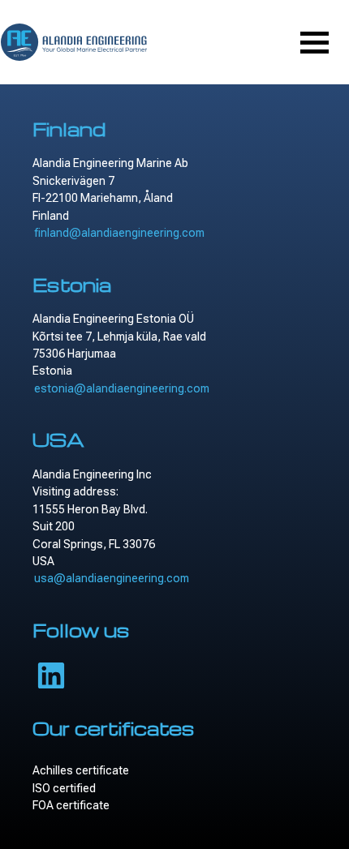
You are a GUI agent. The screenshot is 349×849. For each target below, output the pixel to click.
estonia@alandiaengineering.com (121, 388)
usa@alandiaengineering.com (111, 578)
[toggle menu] (314, 43)
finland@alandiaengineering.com (119, 232)
